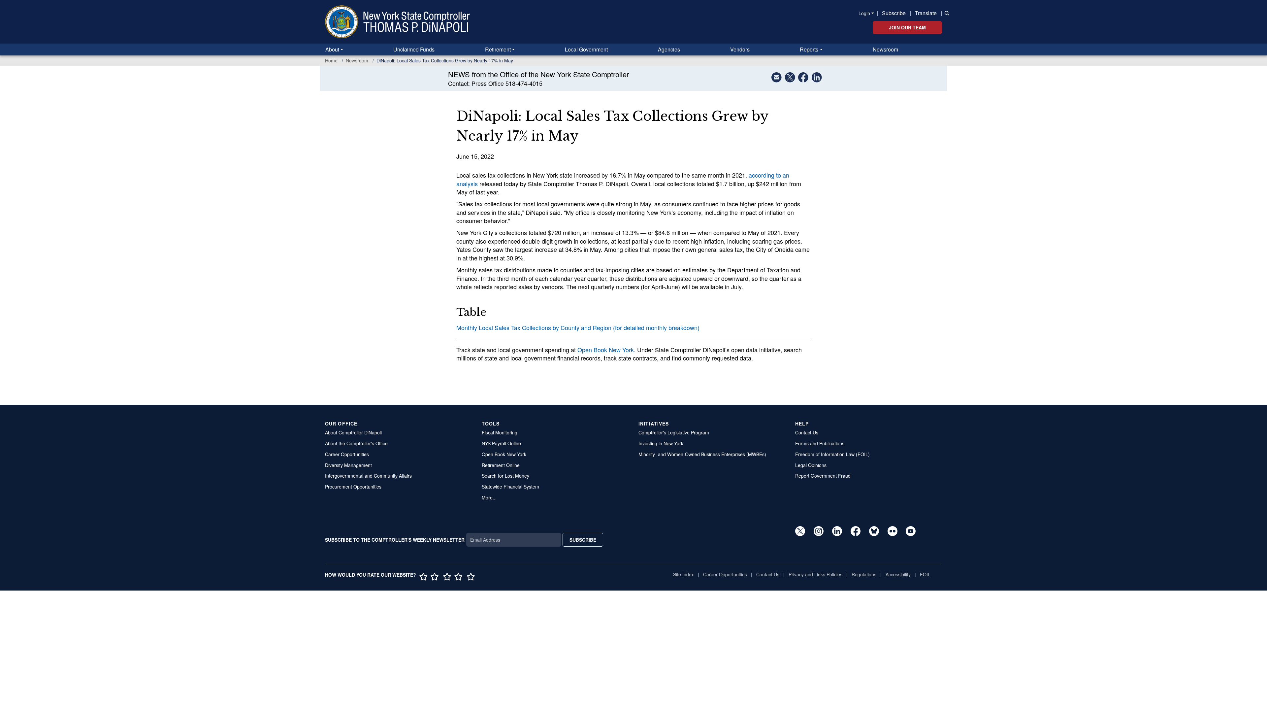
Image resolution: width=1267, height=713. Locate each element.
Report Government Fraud (823, 475)
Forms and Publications (819, 443)
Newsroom (885, 49)
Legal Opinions (811, 465)
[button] (945, 12)
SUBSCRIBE (582, 539)
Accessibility (898, 574)
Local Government (586, 49)
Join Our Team (907, 27)
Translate (926, 13)
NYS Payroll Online (501, 443)
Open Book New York (605, 349)
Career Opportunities (347, 454)
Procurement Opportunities (353, 486)
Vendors (740, 49)
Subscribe (894, 13)
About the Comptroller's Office (356, 443)
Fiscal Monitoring (499, 432)
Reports (809, 49)
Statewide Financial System (510, 486)
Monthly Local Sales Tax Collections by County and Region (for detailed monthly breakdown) (577, 327)
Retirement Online (501, 465)
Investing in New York (660, 443)
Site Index (683, 574)
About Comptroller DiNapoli (353, 432)
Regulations (864, 574)
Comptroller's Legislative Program (673, 432)
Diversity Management (348, 465)
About (332, 49)
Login (864, 13)
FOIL (925, 574)
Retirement (498, 49)
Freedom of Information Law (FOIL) (832, 454)
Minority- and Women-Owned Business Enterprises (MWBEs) (702, 454)
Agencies (669, 49)
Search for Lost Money (505, 475)
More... (489, 497)
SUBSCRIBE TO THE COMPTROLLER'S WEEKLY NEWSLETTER (395, 539)
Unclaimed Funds (414, 49)
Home (331, 60)
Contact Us (806, 432)
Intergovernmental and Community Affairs (368, 475)
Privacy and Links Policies (815, 574)
